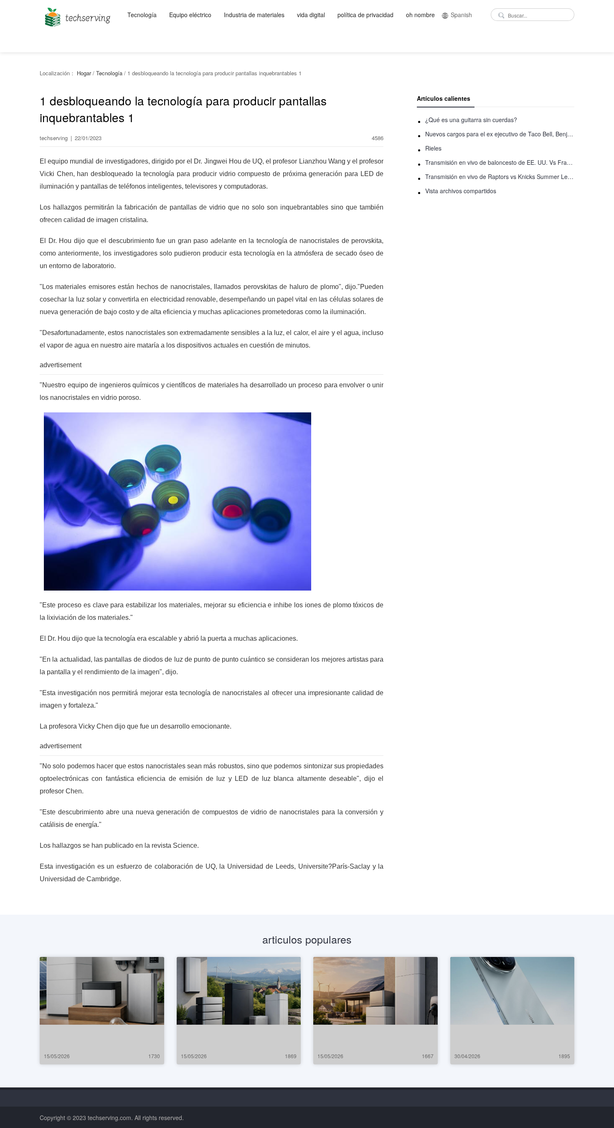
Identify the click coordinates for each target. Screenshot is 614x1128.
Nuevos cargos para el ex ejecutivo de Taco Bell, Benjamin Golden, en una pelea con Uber (499, 134)
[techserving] (76, 14)
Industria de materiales (254, 14)
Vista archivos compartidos (460, 191)
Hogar (84, 73)
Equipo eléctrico (190, 14)
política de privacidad (365, 14)
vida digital (311, 14)
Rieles (433, 148)
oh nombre (420, 14)
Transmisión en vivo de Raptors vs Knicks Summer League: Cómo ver (499, 176)
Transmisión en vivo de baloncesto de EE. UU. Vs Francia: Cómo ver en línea (499, 162)
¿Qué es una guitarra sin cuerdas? (471, 119)
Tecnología (142, 14)
